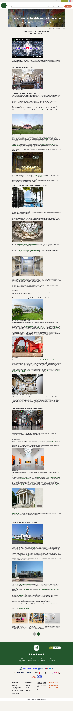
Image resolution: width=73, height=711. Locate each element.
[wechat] (38, 654)
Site (51, 647)
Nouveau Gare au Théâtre (54, 589)
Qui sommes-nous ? (28, 682)
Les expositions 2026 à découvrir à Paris (36, 624)
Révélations (47, 138)
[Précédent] (34, 634)
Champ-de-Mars (45, 140)
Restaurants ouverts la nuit (17, 690)
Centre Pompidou (33, 98)
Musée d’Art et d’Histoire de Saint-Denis (32, 512)
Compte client (39, 687)
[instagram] (31, 654)
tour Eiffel (52, 140)
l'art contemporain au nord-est (24, 516)
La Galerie (38, 477)
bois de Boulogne (55, 327)
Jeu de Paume (44, 144)
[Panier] (57, 1)
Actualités (27, 687)
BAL (21, 149)
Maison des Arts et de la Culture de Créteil (24, 584)
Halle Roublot (21, 595)
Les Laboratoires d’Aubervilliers (25, 478)
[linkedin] (33, 654)
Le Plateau (40, 441)
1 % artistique (53, 603)
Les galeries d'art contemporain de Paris (52, 624)
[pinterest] (36, 654)
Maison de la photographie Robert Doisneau (23, 555)
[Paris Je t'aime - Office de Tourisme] (4, 5)
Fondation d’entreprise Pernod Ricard (32, 250)
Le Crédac (49, 585)
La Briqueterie (24, 592)
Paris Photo (39, 138)
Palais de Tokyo (41, 109)
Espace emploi (27, 684)
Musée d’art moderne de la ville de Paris (31, 104)
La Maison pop (39, 479)
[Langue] (70, 1)
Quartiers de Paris (15, 693)
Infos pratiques (27, 690)
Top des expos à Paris (16, 624)
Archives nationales (15, 513)
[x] (43, 654)
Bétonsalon (35, 284)
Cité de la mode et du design (40, 175)
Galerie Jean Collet (28, 588)
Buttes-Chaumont (52, 441)
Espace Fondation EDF (32, 244)
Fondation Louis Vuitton (29, 326)
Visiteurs (56, 647)
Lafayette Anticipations (22, 279)
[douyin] (40, 654)
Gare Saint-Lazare (21, 250)
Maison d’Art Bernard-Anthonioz (18, 586)
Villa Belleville (23, 484)
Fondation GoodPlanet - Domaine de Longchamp (21, 370)
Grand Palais (36, 137)
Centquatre (24, 436)
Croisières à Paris (15, 688)
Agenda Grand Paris (28, 688)
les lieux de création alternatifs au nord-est (26, 518)
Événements (14, 685)
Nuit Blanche (20, 292)
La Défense (41, 359)
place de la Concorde (16, 145)
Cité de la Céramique (20, 396)
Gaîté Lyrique (41, 176)
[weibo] (41, 654)
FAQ (37, 689)
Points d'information (28, 685)
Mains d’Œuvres (51, 479)
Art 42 (33, 179)
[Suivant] (38, 634)
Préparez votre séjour (16, 687)
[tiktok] (34, 654)
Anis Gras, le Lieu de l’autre (42, 589)
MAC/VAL (33, 547)
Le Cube (47, 370)
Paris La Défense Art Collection (48, 359)
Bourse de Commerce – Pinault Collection (39, 215)
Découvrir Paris (15, 682)
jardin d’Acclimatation (41, 327)
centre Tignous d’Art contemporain (53, 477)
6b (32, 483)
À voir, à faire (14, 684)
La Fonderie (26, 589)
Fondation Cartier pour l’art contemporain (39, 209)
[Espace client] (59, 1)
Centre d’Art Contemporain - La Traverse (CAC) (25, 598)
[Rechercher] (11, 6)
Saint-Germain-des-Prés (22, 244)
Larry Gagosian (35, 475)
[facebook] (29, 654)
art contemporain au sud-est (24, 608)
